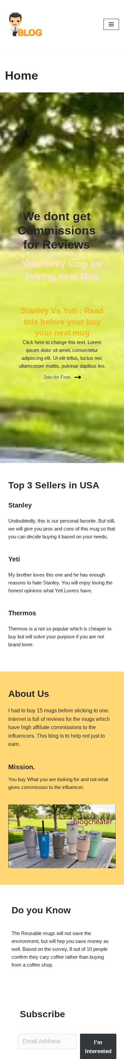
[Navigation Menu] (111, 24)
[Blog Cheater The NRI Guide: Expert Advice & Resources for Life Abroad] (25, 24)
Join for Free (56, 377)
